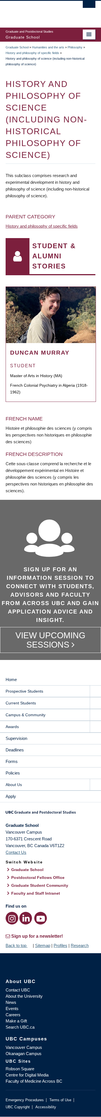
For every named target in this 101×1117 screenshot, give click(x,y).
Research (80, 945)
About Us (14, 784)
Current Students (21, 703)
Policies (13, 773)
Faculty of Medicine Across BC (34, 1081)
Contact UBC (18, 990)
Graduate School (17, 47)
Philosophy (75, 47)
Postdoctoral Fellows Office (38, 877)
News (11, 1002)
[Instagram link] (12, 918)
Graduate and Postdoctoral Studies (50, 814)
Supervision (16, 738)
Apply (11, 796)
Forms (12, 761)
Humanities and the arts (48, 47)
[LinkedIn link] (25, 918)
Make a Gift (16, 1020)
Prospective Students (24, 691)
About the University (24, 996)
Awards (12, 726)
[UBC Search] (89, 7)
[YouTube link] (40, 918)
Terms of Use (60, 1100)
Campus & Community (25, 715)
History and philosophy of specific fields (32, 53)
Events (12, 1008)
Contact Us (16, 852)
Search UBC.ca (20, 1027)
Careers (13, 1014)
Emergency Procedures (25, 1100)
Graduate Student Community (39, 885)
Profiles (60, 945)
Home (11, 679)
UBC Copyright (18, 1107)
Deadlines (15, 749)
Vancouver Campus (24, 1047)
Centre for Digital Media (27, 1075)
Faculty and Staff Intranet (35, 893)
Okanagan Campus (24, 1053)
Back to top (16, 945)
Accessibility (45, 1107)
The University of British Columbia (37, 11)
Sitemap (42, 945)
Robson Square (20, 1068)
